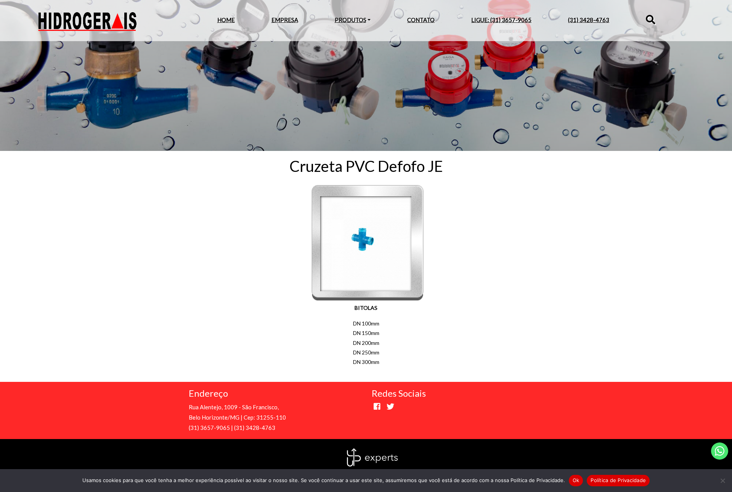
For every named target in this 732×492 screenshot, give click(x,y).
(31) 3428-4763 (588, 19)
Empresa (284, 19)
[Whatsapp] (719, 451)
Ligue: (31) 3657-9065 (501, 19)
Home (226, 19)
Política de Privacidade (618, 480)
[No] (722, 480)
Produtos (350, 19)
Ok (576, 480)
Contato (421, 19)
